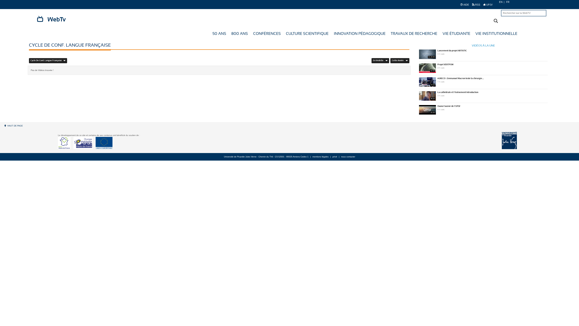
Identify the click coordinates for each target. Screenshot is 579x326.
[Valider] (496, 21)
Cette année (398, 60)
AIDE (466, 4)
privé (334, 156)
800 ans (239, 34)
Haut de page (15, 126)
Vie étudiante (456, 34)
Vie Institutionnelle (496, 34)
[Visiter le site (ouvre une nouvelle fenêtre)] (65, 148)
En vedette (378, 60)
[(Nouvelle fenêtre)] (509, 140)
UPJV (489, 4)
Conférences (267, 34)
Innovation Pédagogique (360, 34)
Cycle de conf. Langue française (46, 60)
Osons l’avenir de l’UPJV (448, 106)
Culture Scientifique (307, 34)
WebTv (56, 20)
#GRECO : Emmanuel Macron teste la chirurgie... (460, 78)
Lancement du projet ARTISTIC (452, 50)
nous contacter (348, 156)
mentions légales (320, 156)
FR (507, 2)
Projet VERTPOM (445, 64)
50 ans (219, 34)
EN (501, 2)
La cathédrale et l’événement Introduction (457, 92)
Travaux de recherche (414, 34)
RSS (477, 4)
